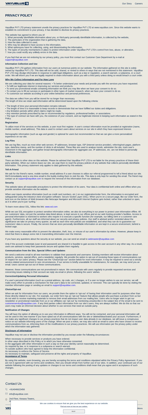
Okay (73, 411)
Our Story (127, 3)
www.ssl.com (51, 207)
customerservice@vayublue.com (21, 303)
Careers (139, 3)
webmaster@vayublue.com (101, 239)
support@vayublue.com (16, 60)
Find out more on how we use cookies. (74, 406)
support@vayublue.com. (64, 285)
